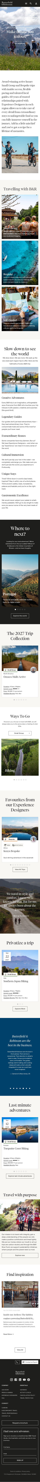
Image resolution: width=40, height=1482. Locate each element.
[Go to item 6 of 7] (26, 1088)
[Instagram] (11, 1379)
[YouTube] (24, 1379)
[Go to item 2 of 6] (16, 699)
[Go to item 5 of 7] (23, 1088)
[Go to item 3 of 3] (22, 1004)
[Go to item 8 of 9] (27, 864)
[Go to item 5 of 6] (23, 699)
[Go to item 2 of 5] (18, 609)
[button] (17, 1362)
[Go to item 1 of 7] (10, 1088)
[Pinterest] (28, 1379)
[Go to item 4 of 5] (22, 609)
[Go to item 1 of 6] (14, 699)
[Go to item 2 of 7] (13, 1088)
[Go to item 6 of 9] (22, 864)
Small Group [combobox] (19, 733)
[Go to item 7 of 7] (29, 1088)
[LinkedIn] (20, 1379)
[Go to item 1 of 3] (18, 1004)
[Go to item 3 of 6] (19, 699)
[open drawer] (26, 3)
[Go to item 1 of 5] (15, 609)
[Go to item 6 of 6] (26, 699)
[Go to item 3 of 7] (17, 1088)
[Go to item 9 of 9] (29, 864)
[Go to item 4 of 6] (21, 699)
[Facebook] (15, 1379)
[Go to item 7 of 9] (25, 864)
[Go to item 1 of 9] (10, 864)
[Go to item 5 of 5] (25, 609)
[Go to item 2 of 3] (20, 1004)
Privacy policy (26, 1471)
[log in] (36, 3)
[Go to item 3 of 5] (20, 609)
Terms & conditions (15, 1471)
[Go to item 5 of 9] (20, 864)
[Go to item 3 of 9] (15, 864)
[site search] (31, 3)
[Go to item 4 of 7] (20, 1088)
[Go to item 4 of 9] (18, 864)
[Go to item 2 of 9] (13, 864)
